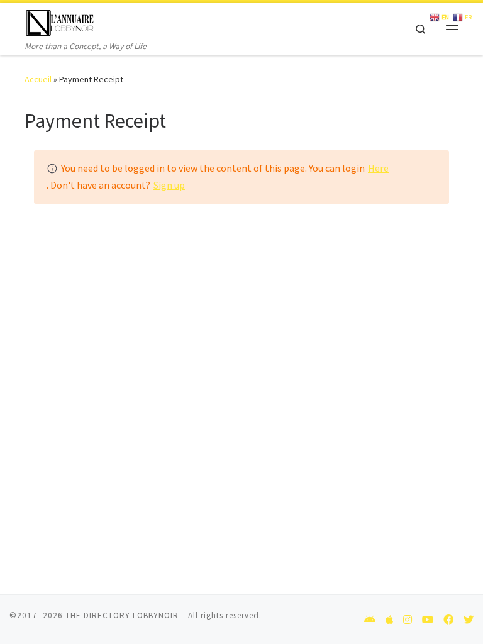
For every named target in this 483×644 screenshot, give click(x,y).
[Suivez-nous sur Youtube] (427, 620)
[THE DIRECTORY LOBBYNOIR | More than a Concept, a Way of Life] (60, 21)
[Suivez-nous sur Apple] (389, 620)
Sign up (169, 185)
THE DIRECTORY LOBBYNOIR (122, 615)
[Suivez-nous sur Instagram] (407, 620)
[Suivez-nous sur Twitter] (469, 620)
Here (378, 168)
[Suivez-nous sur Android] (369, 620)
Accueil (38, 79)
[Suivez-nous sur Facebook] (448, 620)
